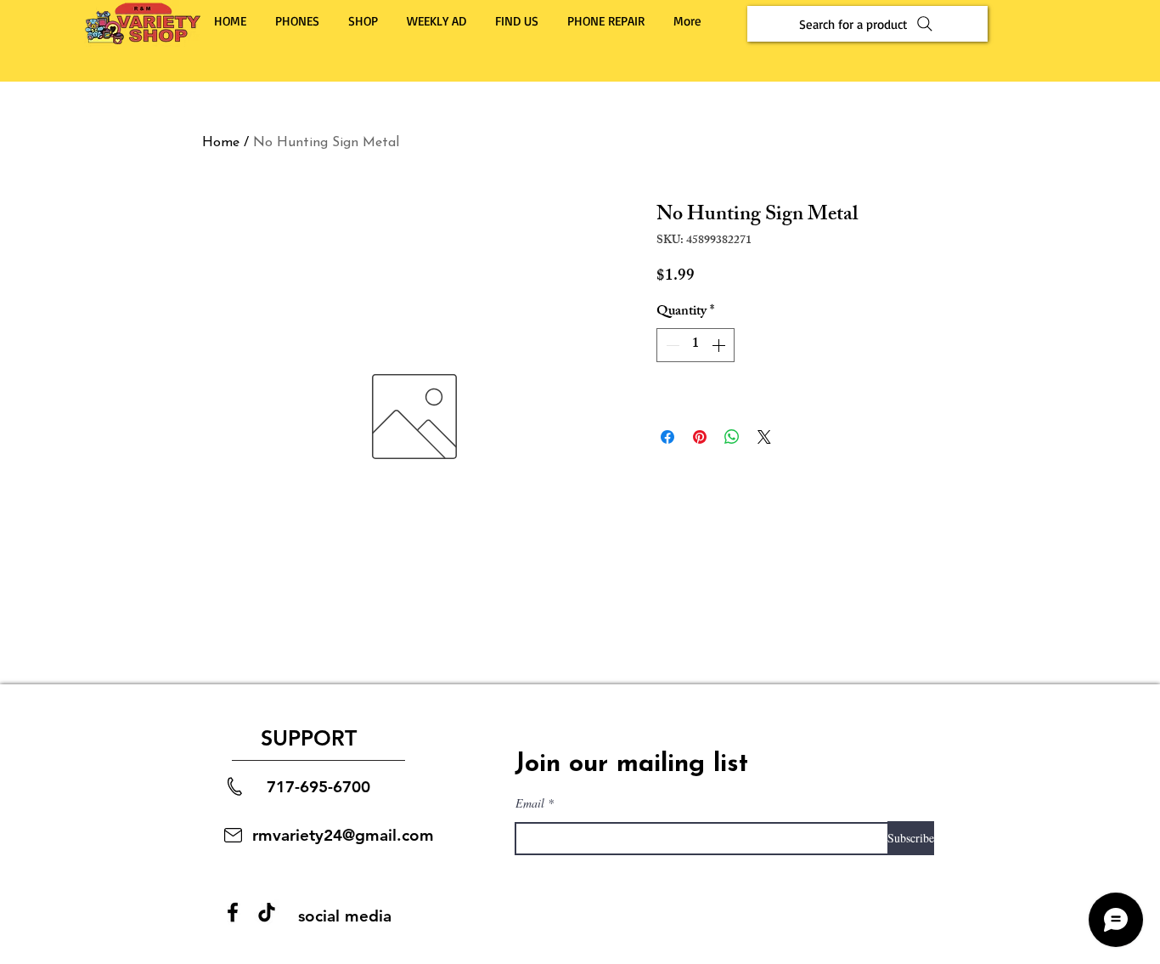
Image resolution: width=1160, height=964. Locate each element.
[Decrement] (671, 345)
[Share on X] (764, 437)
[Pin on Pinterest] (700, 437)
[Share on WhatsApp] (732, 437)
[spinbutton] (695, 345)
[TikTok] (266, 912)
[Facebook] (232, 912)
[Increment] (720, 345)
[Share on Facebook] (667, 437)
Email (529, 803)
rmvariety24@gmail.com (343, 835)
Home (220, 143)
